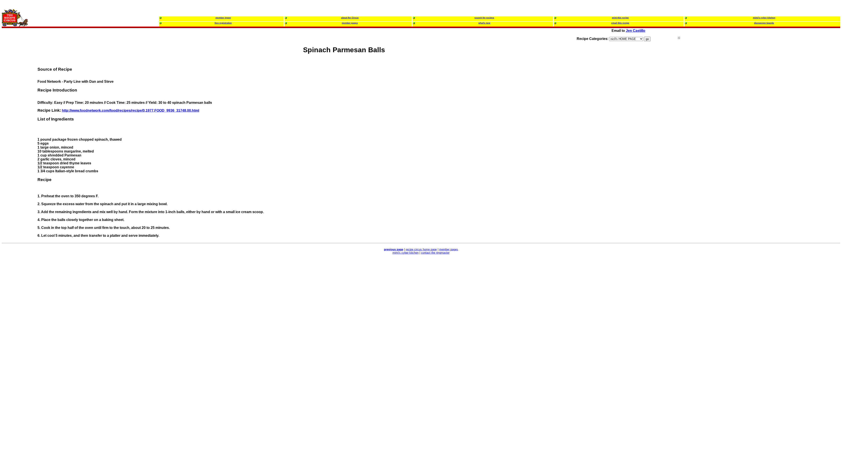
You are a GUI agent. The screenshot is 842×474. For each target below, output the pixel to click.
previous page (393, 249)
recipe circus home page (421, 249)
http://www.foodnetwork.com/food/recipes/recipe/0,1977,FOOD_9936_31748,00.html (130, 110)
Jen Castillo (635, 30)
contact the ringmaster (435, 252)
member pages (448, 249)
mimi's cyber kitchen (405, 252)
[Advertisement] (695, 120)
